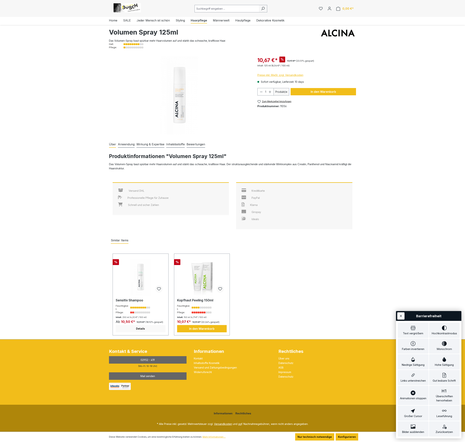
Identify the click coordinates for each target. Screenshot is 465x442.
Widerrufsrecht (203, 372)
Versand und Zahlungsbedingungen (215, 367)
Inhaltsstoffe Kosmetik (207, 363)
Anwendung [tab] (126, 144)
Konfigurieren (347, 436)
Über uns (283, 358)
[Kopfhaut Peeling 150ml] (202, 277)
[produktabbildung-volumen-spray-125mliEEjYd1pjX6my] (180, 95)
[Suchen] (263, 8)
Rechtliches (290, 351)
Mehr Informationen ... (214, 436)
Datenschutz (285, 363)
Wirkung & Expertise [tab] (150, 144)
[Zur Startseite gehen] (127, 7)
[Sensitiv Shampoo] (140, 277)
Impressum (284, 372)
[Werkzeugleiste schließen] (401, 316)
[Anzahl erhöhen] (270, 91)
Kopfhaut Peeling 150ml (195, 300)
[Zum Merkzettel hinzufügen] (159, 289)
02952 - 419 (148, 359)
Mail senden (147, 376)
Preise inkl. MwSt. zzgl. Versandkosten (280, 75)
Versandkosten (223, 423)
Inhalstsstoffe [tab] (175, 144)
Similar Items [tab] (119, 240)
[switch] (413, 330)
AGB (281, 367)
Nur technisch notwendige (315, 436)
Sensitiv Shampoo (129, 300)
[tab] (112, 144)
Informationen (209, 351)
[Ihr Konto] (329, 8)
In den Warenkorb (323, 91)
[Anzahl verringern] (261, 91)
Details (140, 328)
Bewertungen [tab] (196, 144)
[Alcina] (338, 39)
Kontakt (198, 358)
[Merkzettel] (320, 8)
